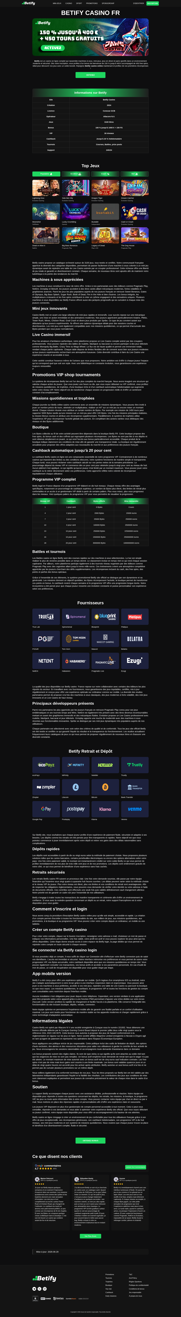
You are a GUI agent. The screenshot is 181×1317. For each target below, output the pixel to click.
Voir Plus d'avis (90, 1236)
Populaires (44, 174)
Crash (103, 174)
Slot (133, 174)
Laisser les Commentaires (135, 1167)
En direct (74, 174)
